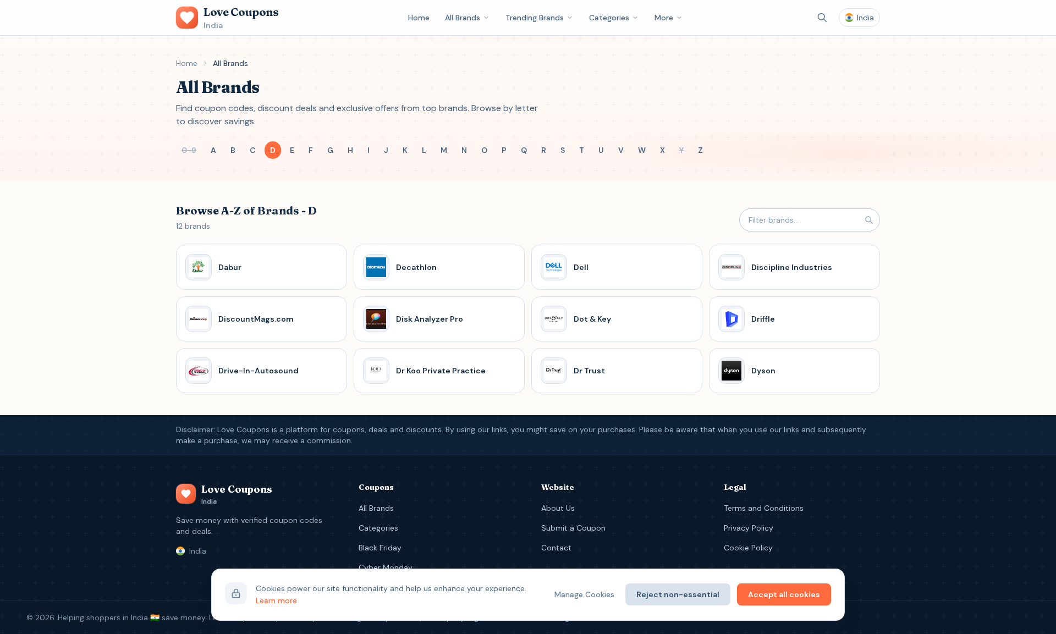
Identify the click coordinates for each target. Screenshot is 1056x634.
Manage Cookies (584, 594)
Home (419, 18)
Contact (556, 548)
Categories (609, 18)
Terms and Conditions (764, 508)
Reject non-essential (677, 594)
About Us (558, 508)
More (663, 18)
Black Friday (380, 548)
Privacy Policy (748, 528)
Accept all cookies (784, 594)
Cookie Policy (748, 548)
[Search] (822, 17)
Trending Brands (534, 18)
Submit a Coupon (573, 528)
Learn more (276, 600)
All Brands (462, 18)
